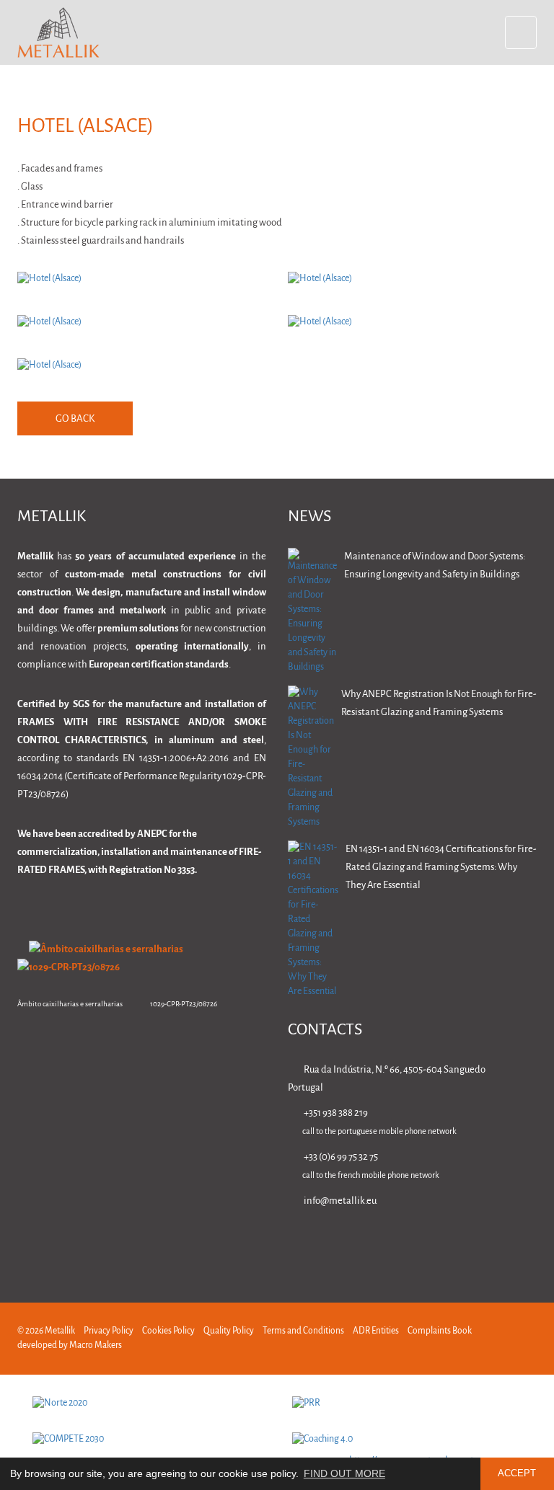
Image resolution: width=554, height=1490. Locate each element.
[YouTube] (530, 1242)
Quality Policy (228, 1331)
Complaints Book (440, 1331)
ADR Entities (376, 1331)
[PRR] (411, 1403)
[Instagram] (484, 1242)
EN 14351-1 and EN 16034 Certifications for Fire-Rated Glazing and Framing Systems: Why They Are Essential (441, 867)
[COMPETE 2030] (151, 1439)
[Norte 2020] (151, 1403)
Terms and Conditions (303, 1331)
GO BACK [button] (75, 419)
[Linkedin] (393, 1242)
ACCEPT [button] (517, 1473)
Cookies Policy (168, 1331)
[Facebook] (439, 1242)
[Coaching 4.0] (411, 1439)
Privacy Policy (108, 1331)
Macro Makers (95, 1345)
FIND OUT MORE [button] (344, 1473)
